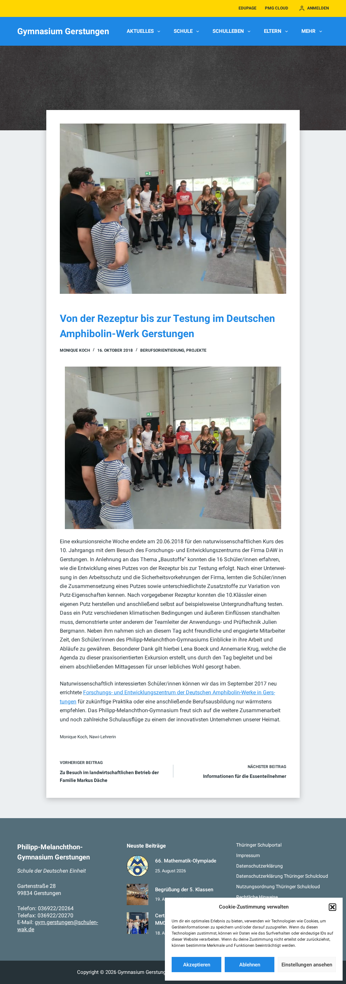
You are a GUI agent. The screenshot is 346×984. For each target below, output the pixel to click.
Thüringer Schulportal (258, 845)
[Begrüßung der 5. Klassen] (137, 894)
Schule (183, 31)
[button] (332, 907)
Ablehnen (249, 965)
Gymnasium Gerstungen (63, 31)
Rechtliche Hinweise (257, 897)
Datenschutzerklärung (259, 866)
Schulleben (228, 31)
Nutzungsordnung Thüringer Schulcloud (278, 886)
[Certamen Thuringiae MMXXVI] (137, 923)
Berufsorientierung (162, 350)
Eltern (272, 31)
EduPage (247, 8)
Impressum (248, 855)
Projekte (196, 350)
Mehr (308, 31)
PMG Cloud (276, 8)
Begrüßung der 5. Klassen (184, 890)
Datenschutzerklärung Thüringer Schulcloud (282, 876)
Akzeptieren (196, 965)
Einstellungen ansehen (306, 965)
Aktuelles (140, 31)
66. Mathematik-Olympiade (185, 861)
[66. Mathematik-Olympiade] (137, 866)
